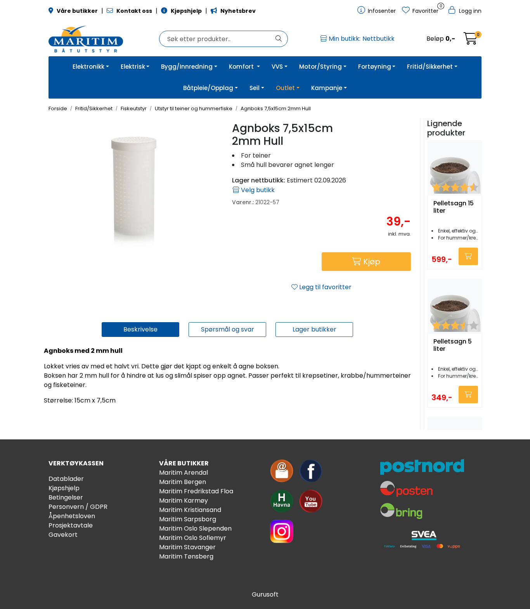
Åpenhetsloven (71, 516)
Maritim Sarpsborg (187, 519)
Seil (254, 88)
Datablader (66, 478)
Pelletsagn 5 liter (452, 345)
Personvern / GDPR (77, 506)
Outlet (285, 88)
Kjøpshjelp (64, 488)
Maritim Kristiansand (190, 509)
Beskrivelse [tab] (140, 329)
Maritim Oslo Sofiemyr (192, 537)
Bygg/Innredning (187, 66)
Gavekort (63, 534)
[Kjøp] (468, 256)
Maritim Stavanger (187, 547)
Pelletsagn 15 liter (453, 207)
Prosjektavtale (70, 525)
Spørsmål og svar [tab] (227, 329)
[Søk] (279, 39)
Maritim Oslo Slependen (195, 528)
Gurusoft (265, 594)
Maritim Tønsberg (186, 556)
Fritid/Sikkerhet (430, 66)
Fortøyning (374, 66)
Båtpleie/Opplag (208, 88)
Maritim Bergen (182, 481)
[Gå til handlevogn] (471, 40)
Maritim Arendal (183, 472)
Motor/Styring (320, 66)
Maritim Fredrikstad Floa (196, 491)
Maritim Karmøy (183, 500)
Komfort (242, 66)
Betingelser (65, 497)
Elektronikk (88, 66)
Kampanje (326, 88)
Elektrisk (133, 66)
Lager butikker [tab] (314, 329)
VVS (277, 66)
